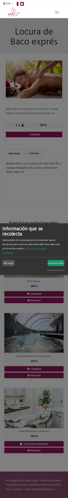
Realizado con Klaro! (55, 270)
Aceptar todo (55, 263)
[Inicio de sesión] (17, 4)
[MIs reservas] (22, 4)
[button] (8, 3)
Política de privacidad (35, 248)
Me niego (8, 263)
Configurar (7, 252)
